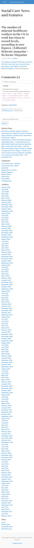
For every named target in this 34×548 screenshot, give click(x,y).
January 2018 (6, 408)
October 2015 (6, 460)
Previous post (7, 110)
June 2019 (4, 373)
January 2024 (6, 254)
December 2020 (7, 334)
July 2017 (4, 421)
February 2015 (6, 473)
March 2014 (5, 492)
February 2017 (6, 431)
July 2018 (4, 397)
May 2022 (4, 297)
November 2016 (6, 438)
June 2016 (4, 447)
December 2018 (6, 386)
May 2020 (4, 349)
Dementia (4, 168)
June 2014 (4, 485)
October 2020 (6, 339)
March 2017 (5, 429)
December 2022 (7, 282)
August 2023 (5, 265)
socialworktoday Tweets (16, 2)
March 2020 (5, 354)
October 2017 (6, 414)
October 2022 (6, 287)
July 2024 (4, 241)
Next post (18, 110)
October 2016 (6, 440)
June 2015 (4, 464)
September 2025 (7, 211)
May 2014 (4, 488)
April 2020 (5, 351)
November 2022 (7, 284)
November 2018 (6, 388)
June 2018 (4, 399)
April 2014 (4, 490)
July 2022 (4, 293)
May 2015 (4, 466)
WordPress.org (6, 529)
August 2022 (5, 291)
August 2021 (5, 317)
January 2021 (6, 332)
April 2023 (5, 274)
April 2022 (5, 300)
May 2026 (4, 194)
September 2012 (7, 505)
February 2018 (6, 406)
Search (5, 123)
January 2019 (6, 384)
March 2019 (5, 380)
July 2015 (4, 462)
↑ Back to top (17, 543)
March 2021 (5, 328)
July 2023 (4, 267)
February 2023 (6, 278)
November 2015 (6, 457)
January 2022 (6, 306)
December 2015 (6, 455)
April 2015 (4, 468)
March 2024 (5, 250)
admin (15, 58)
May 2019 (4, 375)
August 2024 (5, 239)
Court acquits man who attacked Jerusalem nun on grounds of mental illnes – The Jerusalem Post (16, 155)
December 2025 (7, 205)
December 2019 (6, 360)
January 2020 (6, 358)
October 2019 (6, 364)
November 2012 (6, 501)
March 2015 (5, 470)
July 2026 (4, 189)
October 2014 (6, 479)
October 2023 (6, 261)
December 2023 (7, 256)
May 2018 (4, 401)
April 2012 (4, 507)
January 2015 (6, 475)
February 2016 (6, 453)
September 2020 (7, 341)
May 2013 (4, 496)
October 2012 (6, 503)
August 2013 (5, 494)
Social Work (13, 105)
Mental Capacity (7, 172)
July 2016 (4, 444)
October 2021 (6, 313)
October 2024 (6, 235)
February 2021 (6, 330)
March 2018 (5, 403)
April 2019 (4, 377)
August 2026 (5, 187)
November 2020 (7, 336)
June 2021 (4, 321)
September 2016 (7, 442)
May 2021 (4, 323)
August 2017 (5, 418)
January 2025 (6, 228)
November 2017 (6, 412)
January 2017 (6, 434)
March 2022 (5, 302)
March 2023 (5, 276)
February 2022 (6, 304)
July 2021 (4, 319)
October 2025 (6, 209)
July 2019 (4, 371)
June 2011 (4, 514)
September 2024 (7, 237)
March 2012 (5, 509)
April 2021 (4, 326)
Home (4, 2)
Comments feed (6, 527)
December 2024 (7, 230)
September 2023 (7, 263)
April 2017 (4, 427)
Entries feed (5, 524)
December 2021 (6, 308)
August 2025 (5, 213)
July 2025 (4, 215)
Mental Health (6, 174)
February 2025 (6, 226)
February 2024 (6, 252)
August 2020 (5, 343)
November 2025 (7, 207)
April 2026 (5, 196)
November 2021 (6, 310)
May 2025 (4, 220)
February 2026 (6, 200)
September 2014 (7, 481)
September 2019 (7, 367)
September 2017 (7, 416)
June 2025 (5, 217)
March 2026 (5, 198)
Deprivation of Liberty (9, 170)
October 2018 (6, 390)
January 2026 (6, 202)
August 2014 (5, 483)
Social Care (5, 176)
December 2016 (6, 436)
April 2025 (5, 222)
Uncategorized (6, 181)
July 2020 (4, 345)
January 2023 (6, 280)
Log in (3, 522)
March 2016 (5, 451)
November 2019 (6, 362)
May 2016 (4, 449)
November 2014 (6, 477)
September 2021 (7, 315)
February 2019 (6, 382)
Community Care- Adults (9, 166)
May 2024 (4, 246)
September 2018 (7, 393)
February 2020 (6, 356)
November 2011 (6, 511)
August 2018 (5, 395)
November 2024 (7, 233)
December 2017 (6, 410)
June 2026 (5, 192)
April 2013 (4, 498)
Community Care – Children (10, 163)
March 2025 (5, 224)
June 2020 (5, 347)
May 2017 (4, 425)
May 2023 (4, 272)
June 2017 (4, 423)
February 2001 (6, 516)
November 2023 (7, 259)
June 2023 (5, 269)
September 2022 (7, 289)
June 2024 (5, 243)
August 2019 (5, 369)
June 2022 (5, 295)
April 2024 (5, 248)
